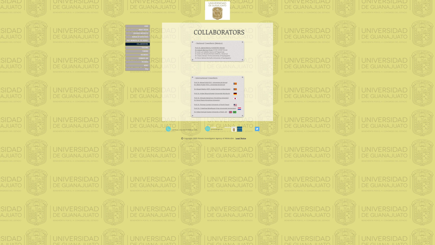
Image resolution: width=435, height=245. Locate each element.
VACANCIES (144, 55)
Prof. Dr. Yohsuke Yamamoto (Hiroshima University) (211, 98)
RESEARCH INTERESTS (140, 33)
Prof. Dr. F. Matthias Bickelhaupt (205, 108)
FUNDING (145, 51)
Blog (146, 69)
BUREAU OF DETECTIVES (140, 37)
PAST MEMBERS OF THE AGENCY (137, 40)
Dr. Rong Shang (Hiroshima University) (207, 100)
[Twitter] (257, 129)
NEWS (146, 65)
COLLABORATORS (142, 44)
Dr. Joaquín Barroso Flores (204, 50)
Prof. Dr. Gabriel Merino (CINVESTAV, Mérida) (210, 48)
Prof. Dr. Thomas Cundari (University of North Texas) (211, 105)
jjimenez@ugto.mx (216, 129)
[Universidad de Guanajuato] (233, 129)
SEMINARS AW (143, 58)
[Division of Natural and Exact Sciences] (239, 129)
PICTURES (145, 62)
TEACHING (145, 48)
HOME (146, 26)
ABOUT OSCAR (143, 30)
